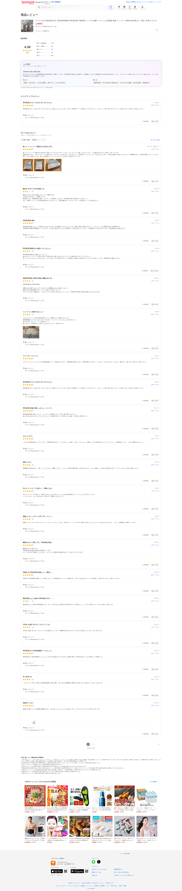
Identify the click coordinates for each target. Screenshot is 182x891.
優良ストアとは (96, 872)
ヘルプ (159, 2)
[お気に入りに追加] (157, 30)
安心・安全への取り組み (121, 872)
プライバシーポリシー (61, 885)
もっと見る (153, 781)
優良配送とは (118, 869)
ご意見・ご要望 (122, 885)
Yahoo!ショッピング (74, 883)
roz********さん (155, 223)
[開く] (28, 165)
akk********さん (155, 105)
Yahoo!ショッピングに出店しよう (146, 2)
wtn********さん (155, 601)
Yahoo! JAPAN (131, 2)
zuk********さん (155, 438)
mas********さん (155, 314)
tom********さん (155, 679)
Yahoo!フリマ (110, 883)
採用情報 (102, 885)
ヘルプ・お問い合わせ (111, 885)
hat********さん (155, 545)
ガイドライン (89, 885)
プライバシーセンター (74, 885)
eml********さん (155, 653)
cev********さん (155, 519)
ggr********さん (155, 465)
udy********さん (155, 705)
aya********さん (155, 251)
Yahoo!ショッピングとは (99, 869)
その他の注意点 (48, 87)
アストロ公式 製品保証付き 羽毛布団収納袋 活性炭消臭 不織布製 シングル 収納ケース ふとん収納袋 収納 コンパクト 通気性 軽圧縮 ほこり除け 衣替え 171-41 (96, 21)
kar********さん (155, 149)
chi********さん (155, 491)
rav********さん (155, 281)
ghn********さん (155, 575)
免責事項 (96, 885)
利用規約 (83, 885)
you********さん (155, 358)
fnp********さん (155, 191)
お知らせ (94, 875)
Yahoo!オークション (98, 883)
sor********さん (155, 627)
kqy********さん (155, 410)
